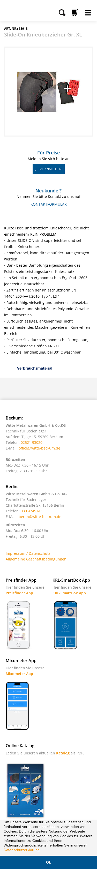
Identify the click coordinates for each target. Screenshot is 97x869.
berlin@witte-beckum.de (40, 516)
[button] (42, 850)
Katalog (63, 753)
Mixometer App (19, 673)
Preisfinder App (19, 592)
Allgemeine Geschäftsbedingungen (36, 559)
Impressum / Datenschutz (28, 553)
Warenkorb (75, 12)
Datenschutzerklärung (22, 850)
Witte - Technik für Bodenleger (19, 10)
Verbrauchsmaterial (34, 368)
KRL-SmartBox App (69, 592)
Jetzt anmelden (49, 169)
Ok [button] (48, 862)
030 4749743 (31, 510)
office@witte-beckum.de (39, 448)
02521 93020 (31, 442)
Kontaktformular (49, 204)
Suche (62, 12)
